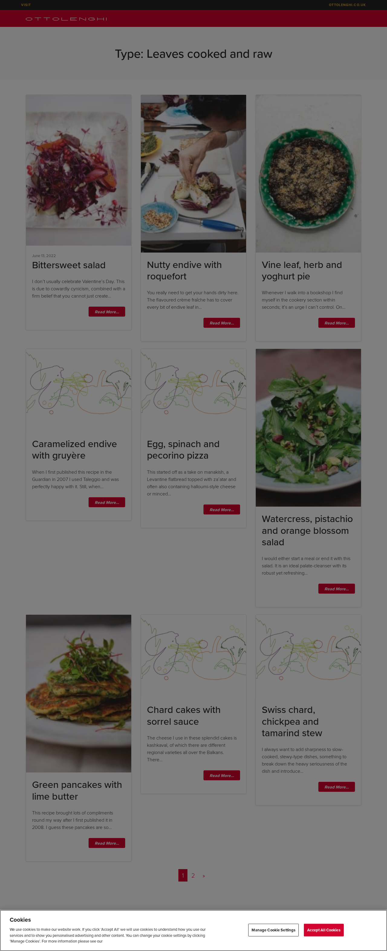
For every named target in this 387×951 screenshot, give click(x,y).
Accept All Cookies (323, 930)
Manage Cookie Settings (273, 930)
